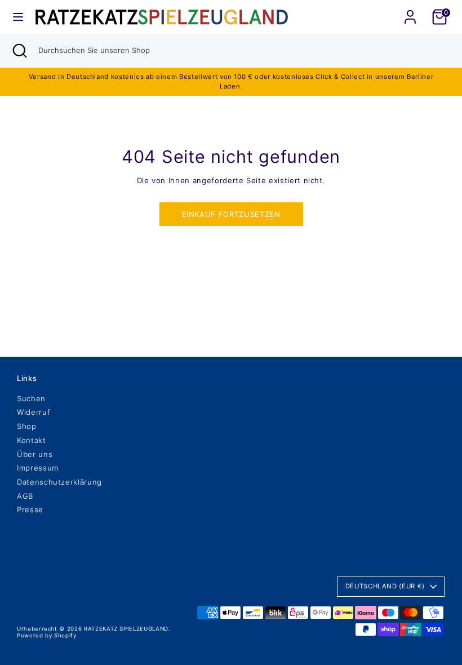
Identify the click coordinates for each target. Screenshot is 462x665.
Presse (30, 509)
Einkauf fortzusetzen (231, 214)
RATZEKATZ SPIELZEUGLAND (126, 629)
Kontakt (31, 440)
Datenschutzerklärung (59, 481)
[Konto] (410, 10)
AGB (25, 495)
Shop (27, 426)
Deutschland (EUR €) (385, 586)
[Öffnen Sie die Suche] (19, 50)
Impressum (38, 467)
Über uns (34, 454)
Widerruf (33, 411)
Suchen (31, 398)
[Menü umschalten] (18, 17)
